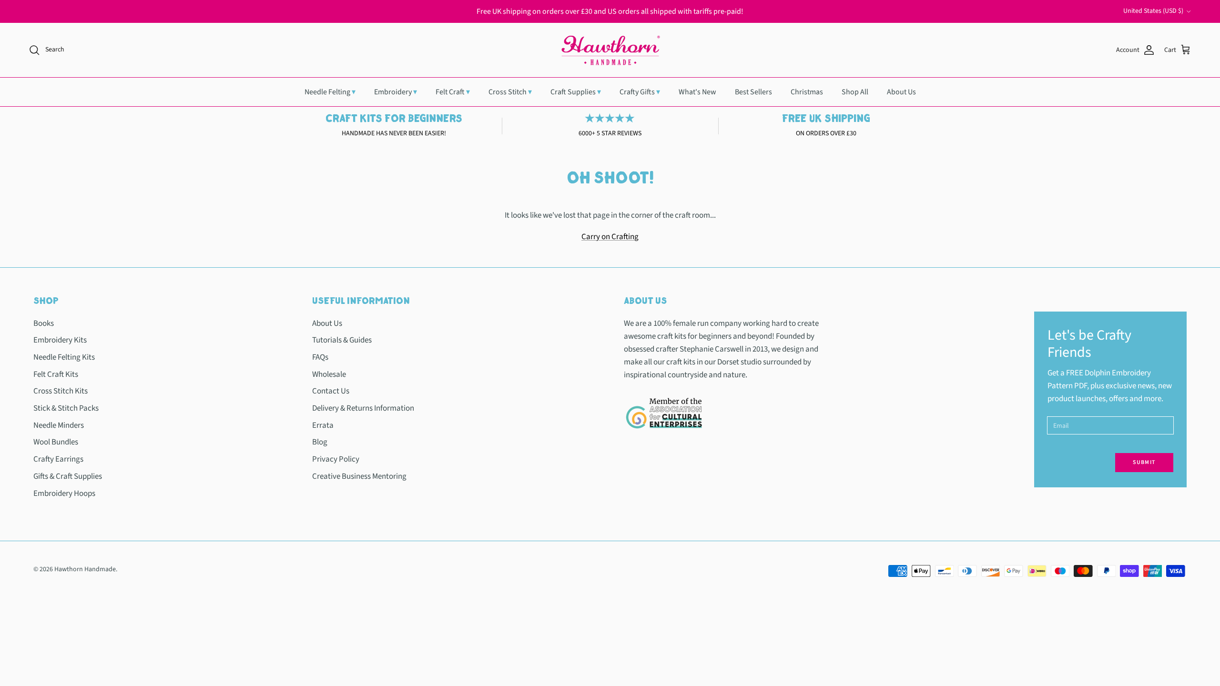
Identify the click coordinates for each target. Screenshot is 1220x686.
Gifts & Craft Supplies (67, 476)
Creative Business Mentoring (359, 476)
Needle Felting (330, 92)
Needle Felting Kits (64, 357)
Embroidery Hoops (64, 493)
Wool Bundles (55, 442)
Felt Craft (453, 92)
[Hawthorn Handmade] (610, 50)
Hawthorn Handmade (85, 569)
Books (43, 323)
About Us (901, 92)
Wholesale (329, 374)
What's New (697, 92)
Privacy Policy (335, 459)
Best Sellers (753, 92)
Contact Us (330, 391)
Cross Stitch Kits (60, 391)
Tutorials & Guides (342, 340)
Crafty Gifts (640, 92)
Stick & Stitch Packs (66, 408)
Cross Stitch (510, 92)
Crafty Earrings (58, 459)
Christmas (807, 92)
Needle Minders (58, 425)
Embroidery (395, 92)
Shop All (855, 92)
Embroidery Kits (60, 340)
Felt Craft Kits (55, 374)
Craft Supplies (575, 92)
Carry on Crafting (610, 236)
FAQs (320, 357)
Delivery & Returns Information (363, 408)
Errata (323, 425)
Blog (319, 442)
